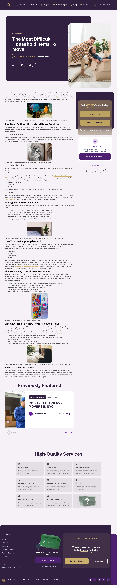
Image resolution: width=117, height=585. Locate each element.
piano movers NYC (11, 199)
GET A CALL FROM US (95, 122)
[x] (63, 414)
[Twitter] (22, 65)
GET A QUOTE (95, 114)
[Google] (103, 171)
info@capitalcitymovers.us (95, 156)
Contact (5, 556)
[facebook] (70, 413)
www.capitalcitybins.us (48, 566)
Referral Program (8, 549)
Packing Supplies (8, 553)
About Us (5, 546)
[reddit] (67, 413)
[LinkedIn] (108, 579)
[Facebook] (38, 65)
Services (22, 5)
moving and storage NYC (61, 97)
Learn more (99, 561)
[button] (20, 5)
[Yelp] (87, 171)
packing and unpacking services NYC (27, 266)
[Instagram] (30, 65)
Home (4, 539)
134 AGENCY (57, 579)
